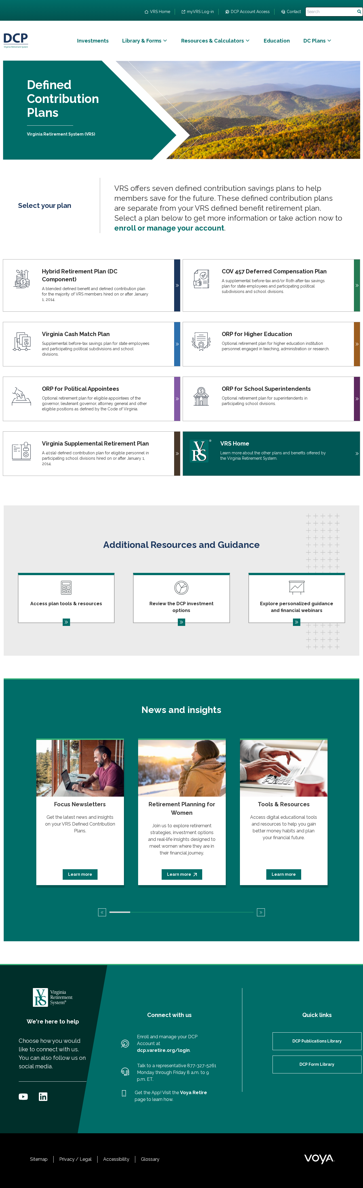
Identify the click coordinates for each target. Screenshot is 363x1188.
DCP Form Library (316, 1064)
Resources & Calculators (212, 41)
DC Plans (314, 41)
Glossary (150, 1159)
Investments (93, 41)
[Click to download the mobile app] (124, 1096)
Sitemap (39, 1159)
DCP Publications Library (317, 1041)
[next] (261, 912)
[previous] (102, 912)
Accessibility (116, 1159)
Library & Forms (141, 41)
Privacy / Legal (75, 1159)
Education (277, 41)
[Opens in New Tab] (23, 1096)
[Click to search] (359, 12)
